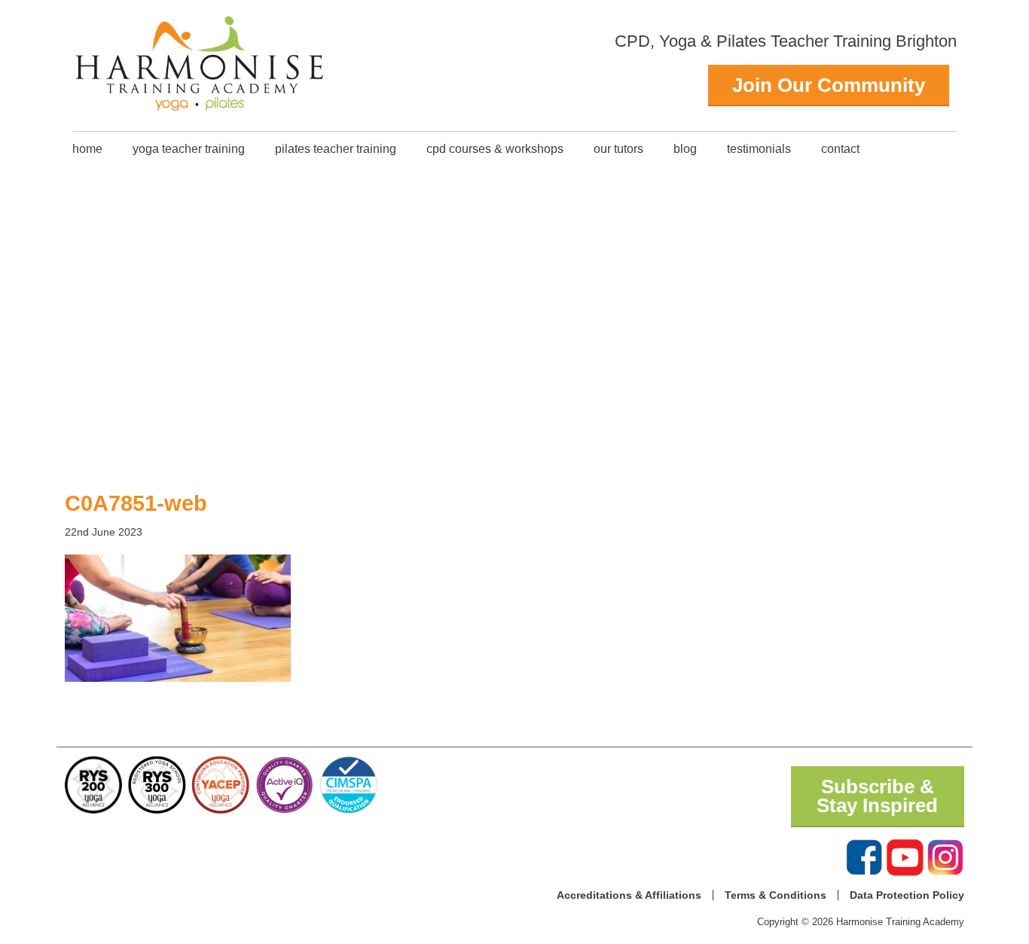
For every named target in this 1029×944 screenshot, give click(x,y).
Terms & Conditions (775, 895)
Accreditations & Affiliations (629, 895)
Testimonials (759, 148)
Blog (685, 148)
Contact (840, 148)
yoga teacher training (189, 148)
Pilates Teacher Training (335, 148)
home (87, 148)
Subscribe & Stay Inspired (877, 796)
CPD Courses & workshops (494, 148)
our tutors (618, 148)
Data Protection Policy (907, 895)
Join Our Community (828, 85)
